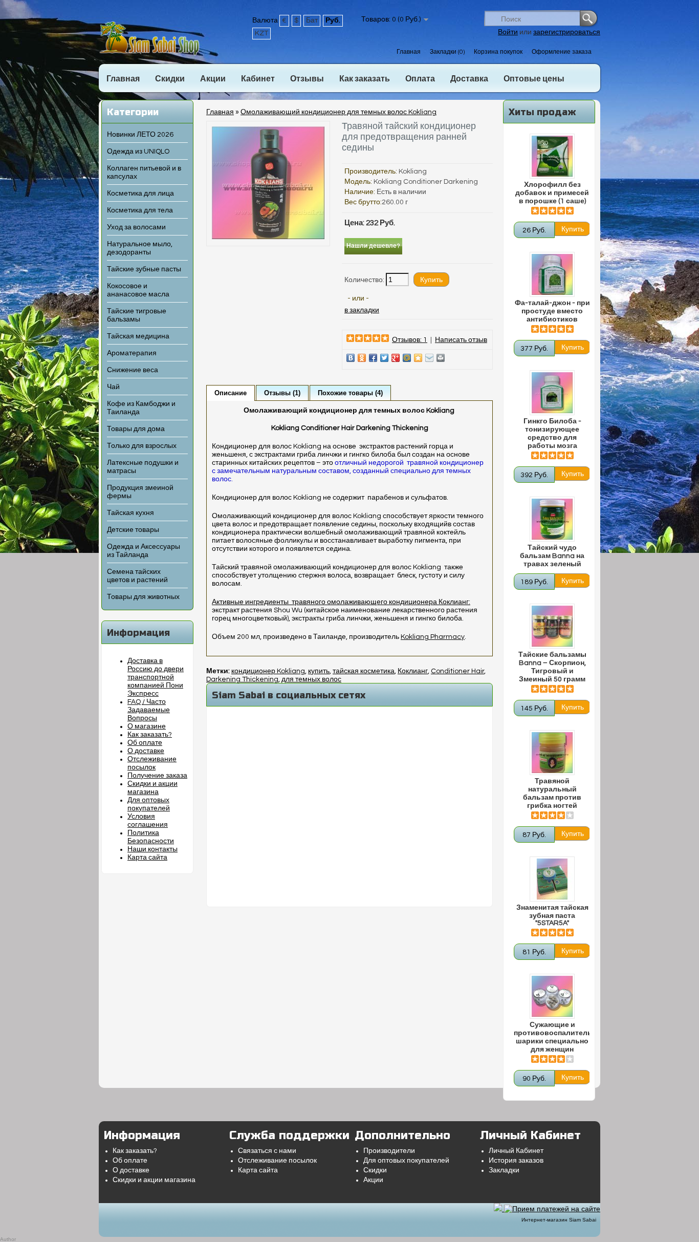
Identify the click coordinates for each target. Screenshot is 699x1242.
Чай (113, 387)
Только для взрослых (142, 445)
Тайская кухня (130, 513)
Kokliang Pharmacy (433, 636)
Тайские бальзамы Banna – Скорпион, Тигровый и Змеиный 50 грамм (552, 667)
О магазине (146, 726)
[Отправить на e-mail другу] (429, 358)
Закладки (504, 1170)
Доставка (469, 79)
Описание (230, 393)
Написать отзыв (461, 340)
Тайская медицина (138, 336)
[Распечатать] (440, 358)
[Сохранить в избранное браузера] (418, 358)
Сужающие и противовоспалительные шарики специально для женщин (552, 1037)
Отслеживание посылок (277, 1160)
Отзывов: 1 (409, 340)
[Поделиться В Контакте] (350, 358)
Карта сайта (147, 857)
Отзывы (307, 79)
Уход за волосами (136, 227)
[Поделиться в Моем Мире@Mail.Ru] (407, 358)
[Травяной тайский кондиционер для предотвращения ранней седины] (268, 237)
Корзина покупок (498, 52)
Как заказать (364, 79)
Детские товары (133, 529)
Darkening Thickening (242, 679)
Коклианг (413, 671)
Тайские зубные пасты (144, 269)
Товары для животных (143, 597)
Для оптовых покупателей (406, 1160)
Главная (409, 52)
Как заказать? (149, 734)
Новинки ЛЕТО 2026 (140, 134)
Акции (213, 79)
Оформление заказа (562, 52)
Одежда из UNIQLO (138, 151)
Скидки (170, 79)
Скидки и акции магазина (154, 1180)
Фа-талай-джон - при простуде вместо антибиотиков (552, 311)
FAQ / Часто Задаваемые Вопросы (148, 710)
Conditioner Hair (457, 671)
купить (319, 671)
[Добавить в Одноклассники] (362, 358)
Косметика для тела (140, 210)
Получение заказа (157, 775)
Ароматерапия (132, 353)
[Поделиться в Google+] (395, 358)
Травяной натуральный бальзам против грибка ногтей (552, 793)
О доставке (145, 751)
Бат (312, 20)
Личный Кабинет (516, 1150)
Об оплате (144, 742)
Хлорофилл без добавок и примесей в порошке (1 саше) (552, 193)
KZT (261, 33)
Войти (508, 32)
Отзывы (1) (282, 393)
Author (8, 1239)
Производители (389, 1150)
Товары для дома (136, 429)
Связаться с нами (267, 1150)
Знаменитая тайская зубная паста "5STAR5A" (552, 915)
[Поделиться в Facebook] (373, 358)
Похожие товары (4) (350, 393)
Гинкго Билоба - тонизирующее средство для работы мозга (552, 433)
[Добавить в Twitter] (384, 358)
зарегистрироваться (566, 32)
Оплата (420, 79)
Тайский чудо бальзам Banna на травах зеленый (552, 556)
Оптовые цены (534, 79)
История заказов (516, 1160)
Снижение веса (132, 370)
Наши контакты (152, 849)
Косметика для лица (140, 193)
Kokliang (413, 171)
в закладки (361, 310)
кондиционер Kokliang (268, 671)
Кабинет (258, 79)
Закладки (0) (447, 52)
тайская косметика (364, 671)
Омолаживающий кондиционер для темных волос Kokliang (338, 112)
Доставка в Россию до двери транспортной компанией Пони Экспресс (155, 677)
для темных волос (311, 679)
